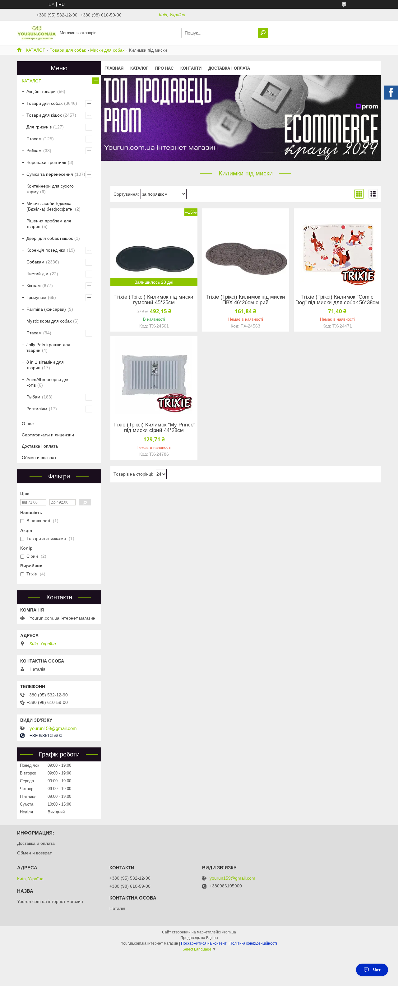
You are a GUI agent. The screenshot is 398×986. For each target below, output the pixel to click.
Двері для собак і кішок (49, 238)
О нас (28, 423)
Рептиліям (36, 408)
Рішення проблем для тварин (48, 223)
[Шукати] (263, 33)
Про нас (164, 68)
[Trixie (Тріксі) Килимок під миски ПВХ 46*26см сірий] (245, 247)
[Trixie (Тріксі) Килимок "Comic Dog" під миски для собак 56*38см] (337, 247)
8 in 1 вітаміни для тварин (45, 365)
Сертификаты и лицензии (48, 434)
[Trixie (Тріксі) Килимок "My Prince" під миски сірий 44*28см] (153, 375)
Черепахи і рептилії (46, 162)
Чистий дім (37, 273)
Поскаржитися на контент (204, 943)
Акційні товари (41, 91)
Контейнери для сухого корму (50, 189)
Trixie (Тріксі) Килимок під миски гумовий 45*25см (153, 299)
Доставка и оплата (36, 843)
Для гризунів (39, 126)
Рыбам (33, 396)
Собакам (35, 261)
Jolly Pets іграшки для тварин (48, 347)
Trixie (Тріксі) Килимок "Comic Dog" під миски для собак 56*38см (337, 299)
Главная (113, 68)
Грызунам (36, 297)
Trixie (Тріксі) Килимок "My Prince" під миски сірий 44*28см (154, 427)
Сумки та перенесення (49, 174)
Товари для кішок (44, 115)
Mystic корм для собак (49, 321)
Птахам (34, 138)
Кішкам (33, 285)
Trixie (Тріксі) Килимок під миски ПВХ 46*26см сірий (245, 299)
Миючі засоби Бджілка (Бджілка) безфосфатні (49, 206)
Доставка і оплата (229, 68)
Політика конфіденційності (253, 943)
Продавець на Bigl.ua (199, 938)
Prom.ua (229, 932)
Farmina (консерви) (46, 309)
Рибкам (34, 150)
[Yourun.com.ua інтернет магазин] (36, 32)
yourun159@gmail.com (53, 728)
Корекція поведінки (45, 250)
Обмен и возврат (39, 457)
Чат (377, 969)
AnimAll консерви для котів (48, 382)
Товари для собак (68, 50)
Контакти (190, 68)
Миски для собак (107, 50)
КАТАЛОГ (35, 50)
